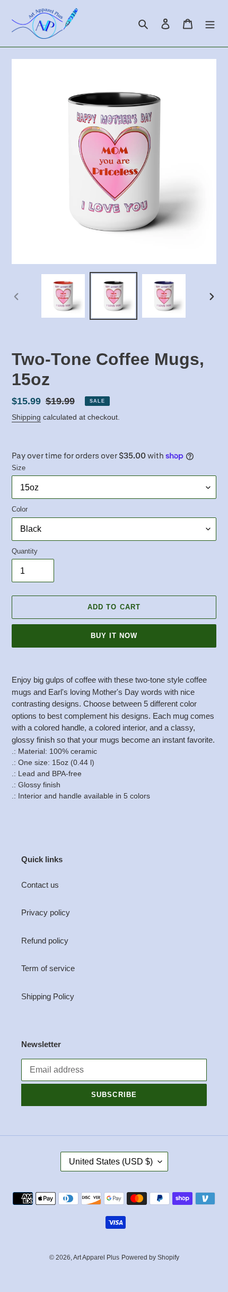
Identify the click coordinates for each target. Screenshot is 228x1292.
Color (20, 509)
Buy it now (114, 636)
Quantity (25, 551)
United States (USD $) (111, 1161)
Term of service (48, 968)
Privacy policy (45, 912)
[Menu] (210, 23)
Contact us (40, 884)
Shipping (26, 417)
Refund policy (44, 940)
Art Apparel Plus (96, 1257)
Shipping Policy (47, 996)
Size (18, 468)
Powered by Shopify (150, 1257)
